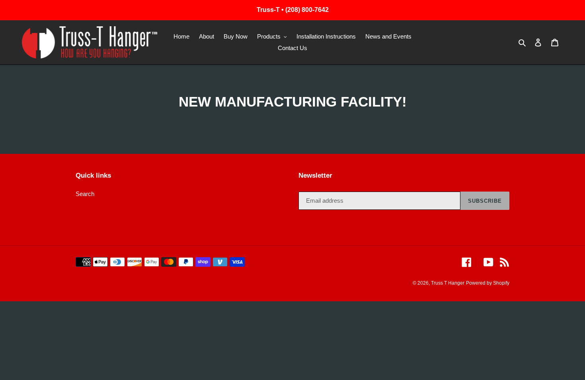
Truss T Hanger (447, 283)
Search (85, 193)
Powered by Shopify (487, 283)
